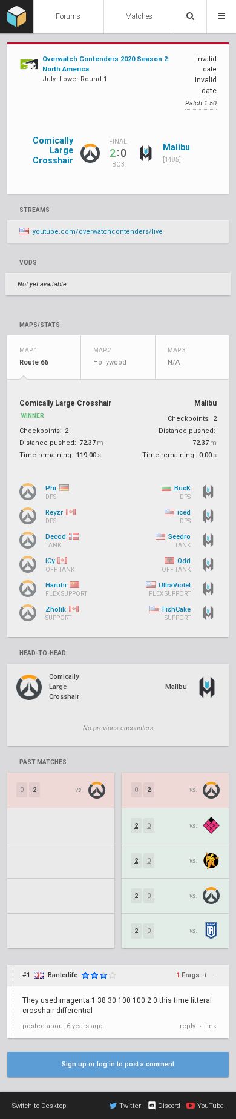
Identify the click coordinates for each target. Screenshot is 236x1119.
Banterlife (62, 975)
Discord (169, 1106)
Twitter (130, 1106)
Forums (68, 16)
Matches (138, 16)
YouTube (210, 1106)
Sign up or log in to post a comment (118, 1064)
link (211, 1026)
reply (187, 1026)
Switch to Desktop (39, 1106)
